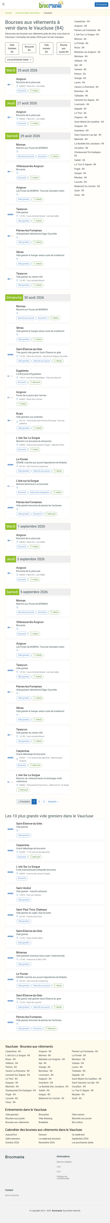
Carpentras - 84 (82, 21)
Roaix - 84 (79, 47)
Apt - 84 (78, 65)
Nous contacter (12, 1195)
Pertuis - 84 (80, 73)
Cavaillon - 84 (81, 148)
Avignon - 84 (80, 26)
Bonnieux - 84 (81, 91)
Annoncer (102, 4)
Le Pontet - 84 (81, 43)
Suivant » (53, 801)
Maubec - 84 (80, 177)
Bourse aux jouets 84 (63, 48)
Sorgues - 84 (80, 126)
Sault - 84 (79, 190)
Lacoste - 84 (80, 182)
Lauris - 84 (79, 82)
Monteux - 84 (81, 56)
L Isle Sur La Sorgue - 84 (86, 34)
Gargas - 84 (80, 173)
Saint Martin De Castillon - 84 (89, 121)
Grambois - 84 (81, 130)
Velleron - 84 (80, 60)
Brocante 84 (29, 48)
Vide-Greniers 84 (12, 48)
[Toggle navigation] (3, 4)
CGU (59, 1167)
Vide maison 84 (46, 48)
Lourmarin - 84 (81, 104)
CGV (59, 1172)
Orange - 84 (80, 78)
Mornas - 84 (80, 39)
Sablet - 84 (79, 160)
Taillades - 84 (81, 95)
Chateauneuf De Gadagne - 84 (20, 1090)
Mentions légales (64, 1162)
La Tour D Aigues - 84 (85, 164)
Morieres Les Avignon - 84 (87, 52)
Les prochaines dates (18, 59)
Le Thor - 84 (80, 113)
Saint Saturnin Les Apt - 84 (87, 134)
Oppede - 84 (80, 108)
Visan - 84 (79, 195)
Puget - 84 (79, 169)
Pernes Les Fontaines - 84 (87, 30)
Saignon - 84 (80, 117)
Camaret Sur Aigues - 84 (86, 100)
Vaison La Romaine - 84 (86, 87)
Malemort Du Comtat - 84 (87, 186)
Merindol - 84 (81, 139)
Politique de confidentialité (63, 1177)
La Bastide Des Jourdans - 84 (89, 143)
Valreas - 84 (80, 69)
